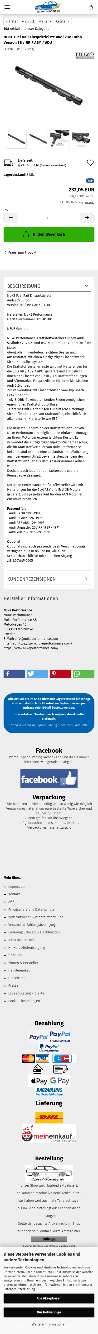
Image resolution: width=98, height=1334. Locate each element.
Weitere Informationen (49, 1324)
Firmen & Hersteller (23, 963)
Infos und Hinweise (22, 940)
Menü (7, 7)
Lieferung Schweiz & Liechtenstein (34, 932)
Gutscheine (16, 978)
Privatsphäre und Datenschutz (31, 910)
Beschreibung (23, 286)
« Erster (12, 21)
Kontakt (14, 894)
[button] (11, 218)
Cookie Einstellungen (24, 1001)
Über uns (15, 955)
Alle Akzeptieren (49, 1298)
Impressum (16, 887)
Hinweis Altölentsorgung (26, 948)
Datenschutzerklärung (19, 1289)
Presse (13, 986)
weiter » (45, 21)
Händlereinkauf (20, 970)
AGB (11, 902)
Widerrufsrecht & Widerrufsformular (35, 917)
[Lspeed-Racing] (49, 7)
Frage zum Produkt (22, 253)
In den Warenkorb (49, 234)
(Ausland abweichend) (53, 165)
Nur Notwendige (49, 1312)
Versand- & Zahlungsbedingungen (33, 925)
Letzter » (62, 21)
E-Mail (46, 707)
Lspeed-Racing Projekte (26, 993)
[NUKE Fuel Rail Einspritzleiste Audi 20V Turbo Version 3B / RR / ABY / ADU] (49, 87)
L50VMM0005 (23, 561)
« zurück (28, 21)
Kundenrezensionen (31, 579)
